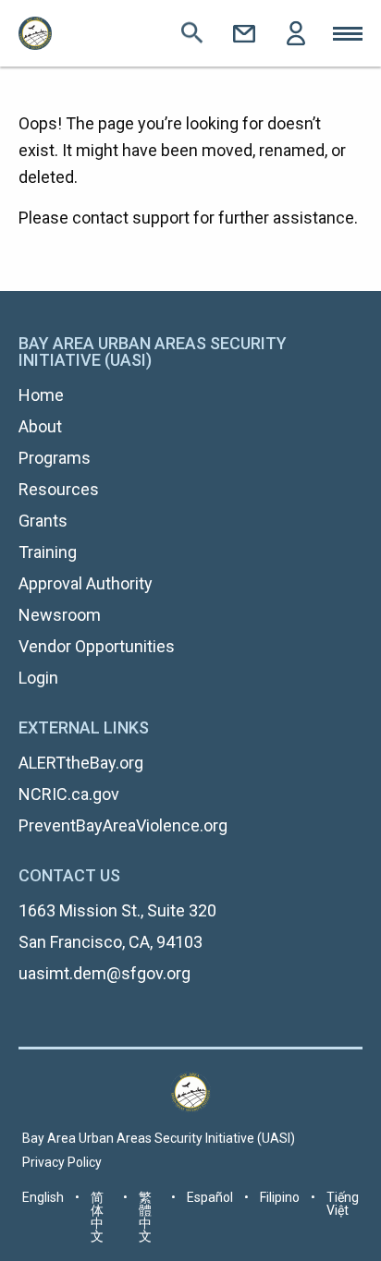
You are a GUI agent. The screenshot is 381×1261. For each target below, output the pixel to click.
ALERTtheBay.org (80, 762)
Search (192, 33)
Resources (58, 489)
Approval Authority (85, 583)
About (40, 426)
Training (47, 552)
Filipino (280, 1197)
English (43, 1197)
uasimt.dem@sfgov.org (104, 973)
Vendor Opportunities (96, 646)
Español (210, 1197)
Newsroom (59, 614)
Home (41, 395)
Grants (43, 520)
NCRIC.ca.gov (68, 794)
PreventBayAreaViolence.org (122, 825)
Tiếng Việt (342, 1204)
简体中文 (97, 1216)
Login (296, 33)
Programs (54, 457)
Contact (244, 33)
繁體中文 (145, 1216)
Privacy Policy (62, 1162)
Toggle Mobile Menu (348, 33)
